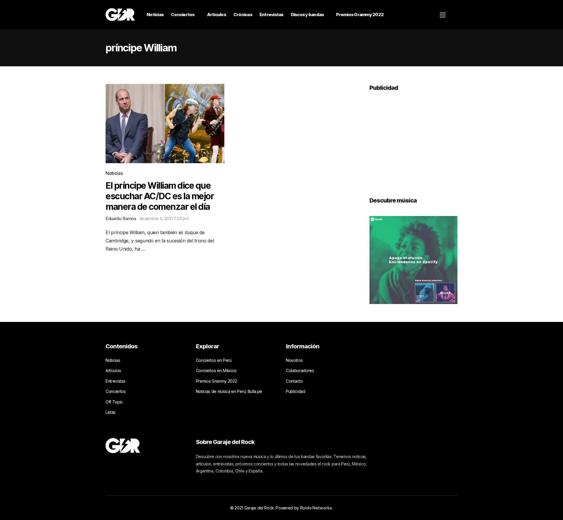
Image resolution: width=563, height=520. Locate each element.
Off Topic (114, 401)
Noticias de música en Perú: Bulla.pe (229, 391)
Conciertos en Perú (214, 360)
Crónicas (242, 14)
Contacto (294, 381)
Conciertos (183, 14)
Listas (111, 412)
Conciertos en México (216, 370)
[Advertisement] (413, 140)
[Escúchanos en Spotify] (413, 259)
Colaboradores (300, 370)
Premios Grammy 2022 (360, 14)
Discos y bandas (307, 14)
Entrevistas (272, 14)
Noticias (155, 14)
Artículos (216, 14)
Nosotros (294, 360)
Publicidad (295, 391)
